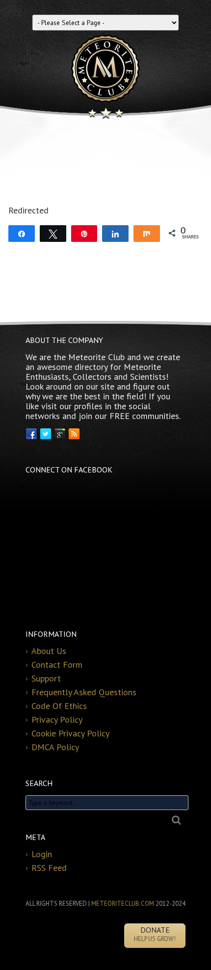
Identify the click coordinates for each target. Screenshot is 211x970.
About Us (48, 650)
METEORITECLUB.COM (122, 903)
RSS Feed (49, 867)
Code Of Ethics (59, 705)
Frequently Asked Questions (83, 692)
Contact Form (56, 664)
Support (46, 678)
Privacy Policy (56, 719)
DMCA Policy (55, 747)
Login (41, 854)
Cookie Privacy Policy (70, 733)
